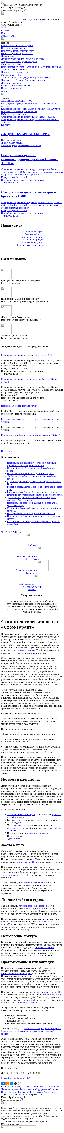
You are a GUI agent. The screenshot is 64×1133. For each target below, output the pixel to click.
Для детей (27, 77)
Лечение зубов (8, 59)
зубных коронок (53, 1028)
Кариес (20, 59)
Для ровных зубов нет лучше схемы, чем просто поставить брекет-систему (31, 498)
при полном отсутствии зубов (22, 1002)
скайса (4, 1034)
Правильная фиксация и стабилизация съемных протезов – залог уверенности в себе (31, 464)
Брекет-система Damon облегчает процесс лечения (32, 492)
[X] (15, 1083)
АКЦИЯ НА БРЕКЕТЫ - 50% (16, 100)
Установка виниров (51, 67)
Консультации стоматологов (15, 85)
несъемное (41, 833)
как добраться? (30, 19)
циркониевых (24, 1031)
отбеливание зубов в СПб (34, 882)
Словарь (53, 1089)
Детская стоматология (18, 828)
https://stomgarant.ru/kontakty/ (15, 1078)
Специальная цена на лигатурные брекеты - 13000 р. (28, 116)
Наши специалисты (11, 88)
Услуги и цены (8, 35)
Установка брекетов (11, 77)
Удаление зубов (29, 61)
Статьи (56, 1086)
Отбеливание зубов (11, 64)
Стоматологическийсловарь (32, 588)
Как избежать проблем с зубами (17, 45)
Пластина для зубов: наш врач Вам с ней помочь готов (35, 495)
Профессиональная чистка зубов (17, 51)
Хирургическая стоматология (32, 245)
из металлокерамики (42, 1031)
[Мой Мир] (11, 1083)
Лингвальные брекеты (12, 80)
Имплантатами (54, 994)
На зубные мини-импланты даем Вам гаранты (30, 473)
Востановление (32, 67)
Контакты (6, 124)
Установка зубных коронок (15, 69)
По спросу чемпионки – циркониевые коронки (31, 513)
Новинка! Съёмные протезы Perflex (19, 111)
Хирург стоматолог (11, 61)
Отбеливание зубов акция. (14, 114)
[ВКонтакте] (3, 1083)
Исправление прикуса (32, 239)
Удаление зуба (14, 838)
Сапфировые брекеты (36, 80)
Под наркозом (41, 59)
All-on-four (27, 53)
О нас (4, 33)
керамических (9, 1031)
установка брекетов (44, 947)
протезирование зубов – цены (16, 973)
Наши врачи (38, 1086)
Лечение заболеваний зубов (21, 814)
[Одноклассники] (7, 1083)
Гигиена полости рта (32, 231)
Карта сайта (49, 1092)
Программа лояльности (13, 48)
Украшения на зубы (11, 75)
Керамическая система (44, 77)
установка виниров (34, 1028)
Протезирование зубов (12, 67)
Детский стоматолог (11, 83)
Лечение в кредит (10, 1089)
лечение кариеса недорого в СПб (36, 906)
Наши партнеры (9, 1092)
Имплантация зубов (11, 53)
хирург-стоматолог (25, 650)
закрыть (5, 43)
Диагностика (7, 56)
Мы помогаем (36, 1092)
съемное (29, 833)
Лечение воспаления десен (14, 72)
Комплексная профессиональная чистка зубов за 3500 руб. (30, 108)
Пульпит (29, 59)
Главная (5, 30)
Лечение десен (14, 822)
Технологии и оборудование (34, 1089)
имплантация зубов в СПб (47, 992)
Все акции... (7, 451)
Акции (4, 91)
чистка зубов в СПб (27, 862)
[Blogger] (19, 1083)
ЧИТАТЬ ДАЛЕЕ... (11, 532)
